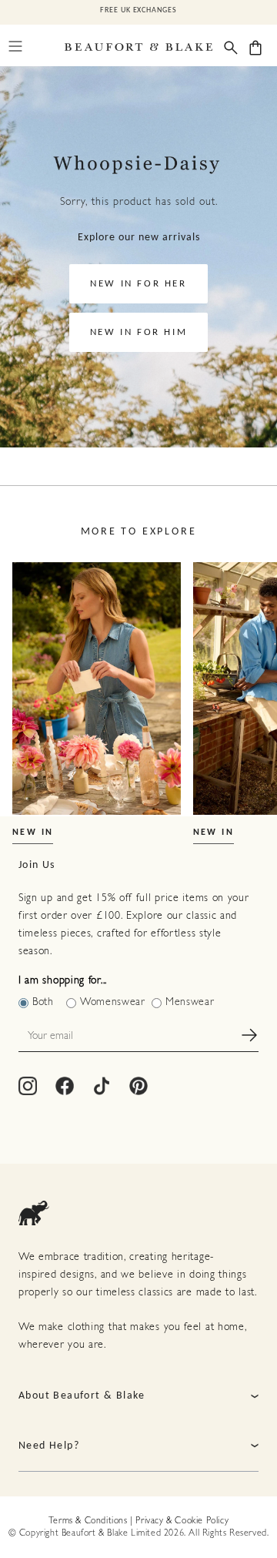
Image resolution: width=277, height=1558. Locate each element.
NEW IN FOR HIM (138, 332)
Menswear (190, 1002)
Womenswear (112, 1002)
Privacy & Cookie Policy (182, 1521)
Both (43, 1002)
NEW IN (32, 832)
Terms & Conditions (88, 1521)
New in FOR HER (138, 284)
